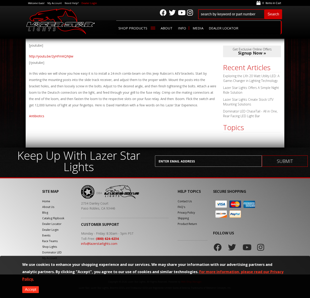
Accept (30, 289)
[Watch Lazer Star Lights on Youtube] (181, 12)
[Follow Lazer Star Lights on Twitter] (172, 12)
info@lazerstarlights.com (99, 243)
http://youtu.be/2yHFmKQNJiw (51, 56)
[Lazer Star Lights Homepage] (61, 21)
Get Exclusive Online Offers (252, 51)
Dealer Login (89, 3)
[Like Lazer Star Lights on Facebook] (163, 12)
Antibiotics (36, 116)
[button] (240, 14)
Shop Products (132, 28)
